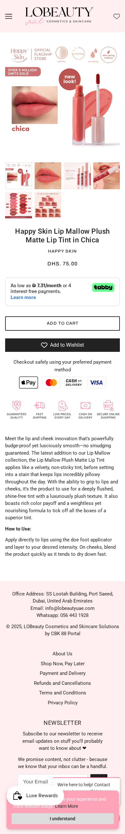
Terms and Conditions (62, 693)
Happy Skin (62, 251)
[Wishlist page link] (116, 16)
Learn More (66, 806)
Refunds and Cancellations (62, 683)
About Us (62, 654)
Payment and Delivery (63, 673)
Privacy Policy (63, 703)
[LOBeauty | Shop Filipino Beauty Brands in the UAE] (59, 16)
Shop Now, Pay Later (63, 664)
